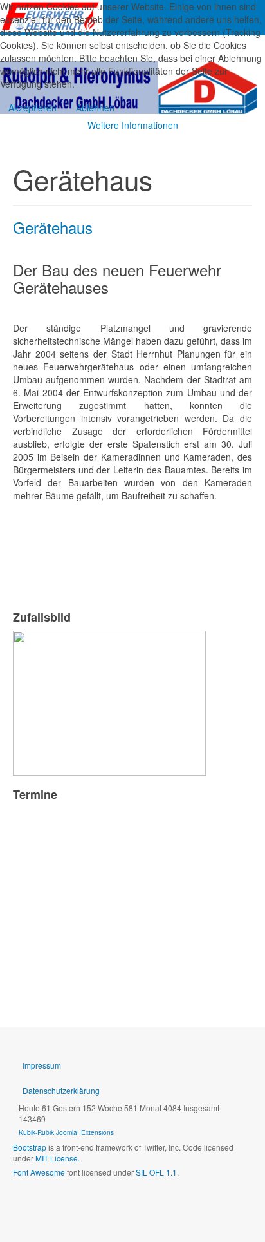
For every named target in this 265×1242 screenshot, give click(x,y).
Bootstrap (29, 1147)
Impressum (42, 1065)
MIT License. (57, 1157)
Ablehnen (95, 107)
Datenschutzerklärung (61, 1090)
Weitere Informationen (132, 125)
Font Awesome (39, 1172)
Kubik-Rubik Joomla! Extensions (66, 1132)
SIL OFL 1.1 (156, 1172)
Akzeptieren (32, 107)
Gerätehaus (53, 227)
